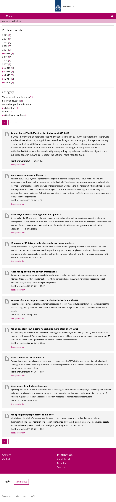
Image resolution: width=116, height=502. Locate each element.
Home (5, 21)
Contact (6, 459)
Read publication (18, 164)
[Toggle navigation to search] (112, 16)
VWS (33, 496)
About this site (64, 459)
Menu (10, 16)
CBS (17, 496)
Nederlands (21, 481)
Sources (61, 467)
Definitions (62, 463)
